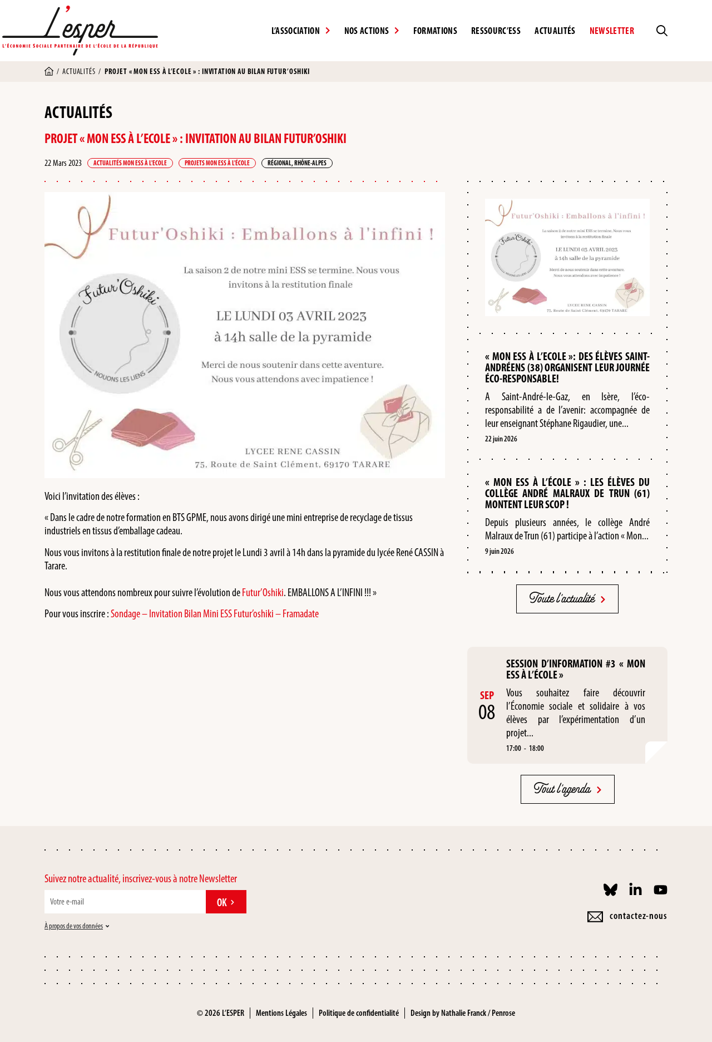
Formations (435, 30)
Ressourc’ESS (496, 30)
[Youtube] (661, 890)
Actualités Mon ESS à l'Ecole (130, 163)
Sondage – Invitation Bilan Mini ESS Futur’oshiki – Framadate (215, 613)
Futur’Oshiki (263, 592)
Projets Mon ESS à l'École (217, 163)
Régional (279, 163)
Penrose (503, 1012)
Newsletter (612, 30)
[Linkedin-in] (635, 890)
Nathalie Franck (463, 1012)
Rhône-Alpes (310, 163)
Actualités (555, 30)
